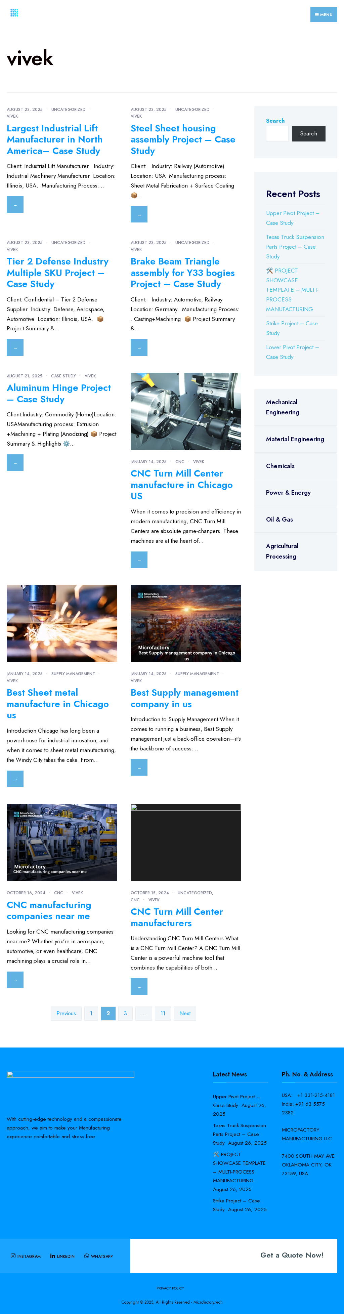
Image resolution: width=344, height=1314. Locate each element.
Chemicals (280, 466)
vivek (12, 116)
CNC (179, 462)
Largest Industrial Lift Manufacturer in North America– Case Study (55, 139)
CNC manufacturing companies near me (49, 910)
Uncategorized (68, 110)
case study (63, 376)
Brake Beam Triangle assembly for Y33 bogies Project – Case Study (183, 272)
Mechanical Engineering (282, 407)
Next (184, 1013)
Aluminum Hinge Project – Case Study (59, 393)
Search (275, 121)
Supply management (73, 674)
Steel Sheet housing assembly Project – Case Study (183, 139)
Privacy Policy (170, 1288)
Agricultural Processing (282, 551)
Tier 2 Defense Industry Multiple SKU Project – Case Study (58, 272)
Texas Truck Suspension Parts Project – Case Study (295, 246)
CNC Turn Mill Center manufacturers (177, 917)
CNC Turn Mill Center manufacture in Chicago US (182, 484)
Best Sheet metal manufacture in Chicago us (58, 704)
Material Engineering (295, 439)
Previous (66, 1013)
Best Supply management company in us (185, 698)
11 (163, 1013)
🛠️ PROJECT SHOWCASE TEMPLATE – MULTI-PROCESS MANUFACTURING (292, 290)
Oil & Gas (279, 519)
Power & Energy (288, 492)
